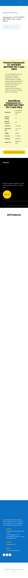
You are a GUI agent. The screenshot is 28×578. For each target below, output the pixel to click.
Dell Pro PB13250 (9, 392)
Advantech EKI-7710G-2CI (11, 260)
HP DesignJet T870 (9, 458)
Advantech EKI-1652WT (11, 348)
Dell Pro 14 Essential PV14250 (12, 414)
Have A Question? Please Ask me (14, 152)
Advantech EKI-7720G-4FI (11, 238)
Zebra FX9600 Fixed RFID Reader (13, 480)
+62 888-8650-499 (10, 544)
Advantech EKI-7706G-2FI (11, 282)
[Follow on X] (10, 555)
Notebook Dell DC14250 (11, 436)
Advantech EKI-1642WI (10, 326)
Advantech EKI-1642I (10, 370)
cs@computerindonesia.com (13, 550)
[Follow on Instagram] (7, 555)
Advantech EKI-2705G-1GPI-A (12, 304)
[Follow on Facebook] (4, 555)
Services (7, 194)
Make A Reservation (11, 27)
